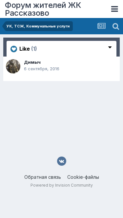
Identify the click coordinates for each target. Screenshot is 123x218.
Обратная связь (42, 177)
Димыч (32, 62)
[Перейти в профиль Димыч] (13, 66)
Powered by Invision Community (62, 185)
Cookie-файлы (83, 177)
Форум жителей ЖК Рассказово (43, 9)
